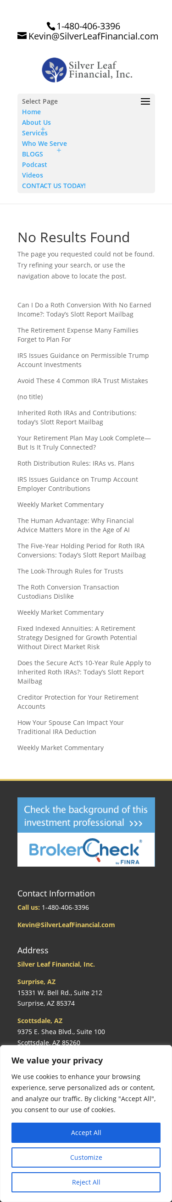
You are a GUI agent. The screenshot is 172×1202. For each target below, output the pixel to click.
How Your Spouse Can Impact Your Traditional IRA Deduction (70, 727)
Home (31, 111)
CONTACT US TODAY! (54, 185)
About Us (36, 122)
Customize (86, 1157)
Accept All (86, 1132)
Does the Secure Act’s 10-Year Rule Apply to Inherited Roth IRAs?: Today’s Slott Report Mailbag (84, 671)
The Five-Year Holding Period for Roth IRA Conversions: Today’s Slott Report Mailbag (81, 550)
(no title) (30, 396)
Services (35, 132)
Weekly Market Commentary (60, 504)
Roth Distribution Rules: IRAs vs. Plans (75, 463)
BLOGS (32, 154)
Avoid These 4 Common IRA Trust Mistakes (82, 380)
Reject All (86, 1182)
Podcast (34, 164)
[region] (86, 1123)
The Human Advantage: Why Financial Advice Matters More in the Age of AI (75, 525)
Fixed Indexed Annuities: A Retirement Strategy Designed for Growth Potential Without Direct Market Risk (77, 637)
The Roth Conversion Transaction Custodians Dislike (68, 592)
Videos (32, 175)
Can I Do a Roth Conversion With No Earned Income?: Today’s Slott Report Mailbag (84, 309)
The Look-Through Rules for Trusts (70, 571)
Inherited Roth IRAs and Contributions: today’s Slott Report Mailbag (77, 417)
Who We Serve (44, 143)
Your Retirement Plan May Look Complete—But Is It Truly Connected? (84, 442)
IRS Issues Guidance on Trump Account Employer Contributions (77, 484)
